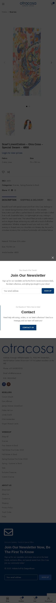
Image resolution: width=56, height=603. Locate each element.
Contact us (28, 327)
